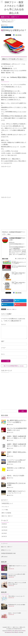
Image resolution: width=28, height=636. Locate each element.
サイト (3, 354)
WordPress (10, 630)
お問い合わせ (4, 556)
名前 (2, 341)
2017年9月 (4, 533)
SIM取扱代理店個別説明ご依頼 (8, 553)
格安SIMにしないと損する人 (16, 468)
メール (3, 347)
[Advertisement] (14, 181)
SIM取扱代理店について (6, 270)
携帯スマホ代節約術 (6, 512)
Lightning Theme (17, 630)
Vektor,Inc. (16, 632)
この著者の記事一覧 (21, 258)
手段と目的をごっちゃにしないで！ (16, 596)
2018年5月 (4, 524)
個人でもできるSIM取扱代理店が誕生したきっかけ (19, 267)
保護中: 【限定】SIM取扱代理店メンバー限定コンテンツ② (18, 273)
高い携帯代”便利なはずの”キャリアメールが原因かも (19, 263)
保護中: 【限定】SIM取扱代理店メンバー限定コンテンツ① (18, 283)
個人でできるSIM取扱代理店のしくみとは (13, 365)
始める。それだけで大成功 (15, 475)
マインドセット (5, 506)
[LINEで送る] (18, 35)
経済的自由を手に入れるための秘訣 (16, 604)
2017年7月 (4, 536)
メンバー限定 (8, 279)
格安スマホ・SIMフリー (7, 27)
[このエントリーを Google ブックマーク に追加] (13, 35)
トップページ (4, 543)
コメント (3, 324)
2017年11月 (4, 527)
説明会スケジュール (6, 550)
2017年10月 (4, 530)
